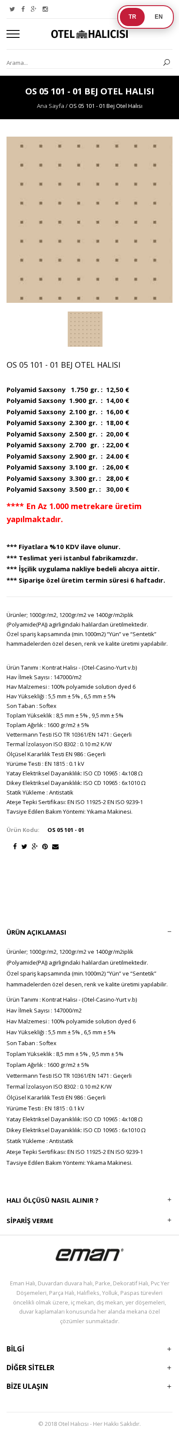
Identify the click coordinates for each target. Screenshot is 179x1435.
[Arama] (166, 63)
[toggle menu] (13, 34)
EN (158, 16)
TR (132, 16)
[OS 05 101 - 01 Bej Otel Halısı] (85, 329)
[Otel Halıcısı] (89, 34)
